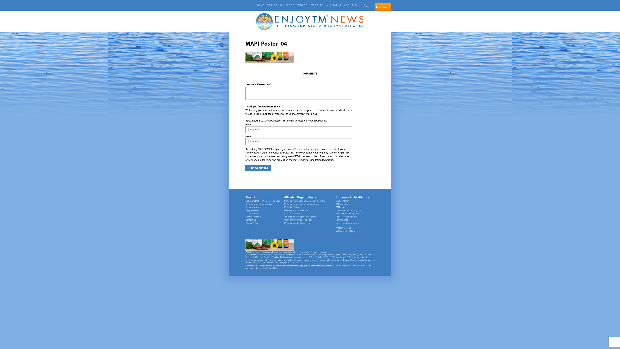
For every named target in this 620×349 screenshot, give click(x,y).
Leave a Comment (258, 84)
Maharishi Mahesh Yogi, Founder (262, 201)
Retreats (341, 207)
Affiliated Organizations (300, 197)
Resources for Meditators (352, 197)
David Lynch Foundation (296, 210)
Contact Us (250, 220)
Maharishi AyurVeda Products (298, 220)
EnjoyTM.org (382, 7)
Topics (272, 5)
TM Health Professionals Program (300, 217)
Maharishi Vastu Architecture (298, 223)
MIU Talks (333, 5)
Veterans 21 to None (345, 231)
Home (260, 5)
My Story (287, 5)
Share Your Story (253, 217)
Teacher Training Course (349, 213)
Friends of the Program (348, 210)
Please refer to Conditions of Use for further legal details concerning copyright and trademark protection (288, 266)
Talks (317, 5)
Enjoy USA (342, 201)
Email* (248, 137)
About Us (351, 5)
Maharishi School (292, 207)
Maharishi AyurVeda (294, 213)
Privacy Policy (301, 149)
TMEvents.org (342, 204)
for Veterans (343, 228)
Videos (302, 5)
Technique (251, 213)
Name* (248, 125)
